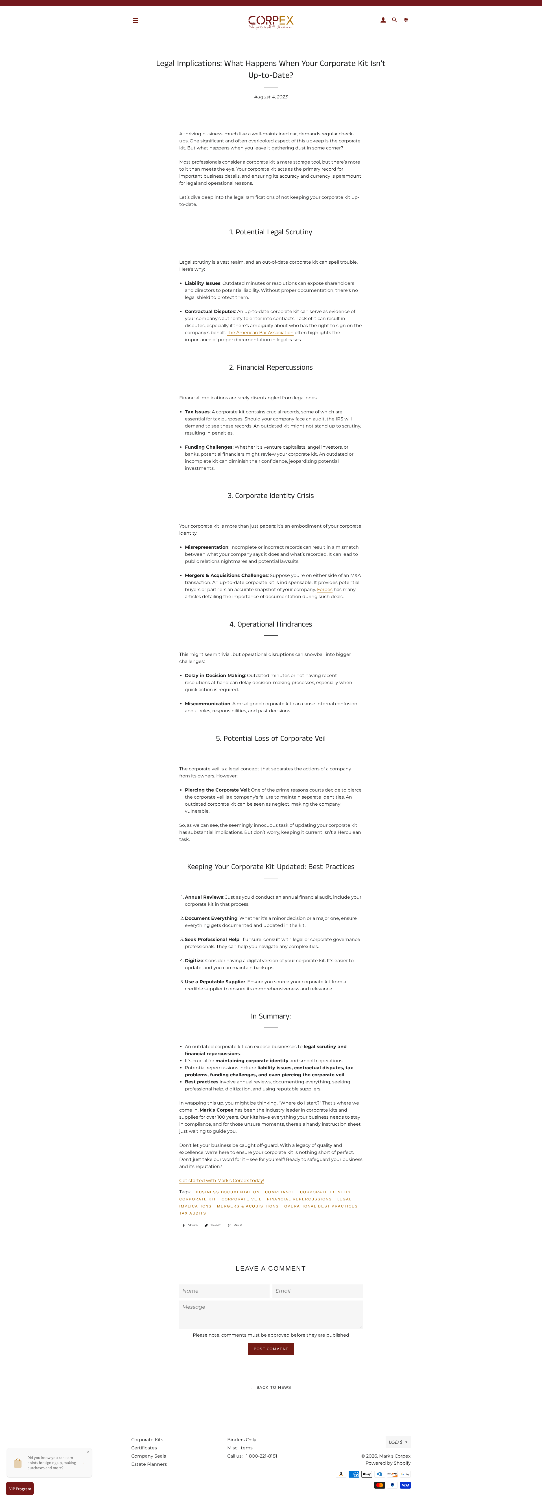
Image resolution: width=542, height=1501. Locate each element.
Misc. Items (240, 1448)
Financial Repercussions (299, 1199)
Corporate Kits (147, 1439)
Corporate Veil (241, 1199)
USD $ (396, 1442)
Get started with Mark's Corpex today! (221, 1180)
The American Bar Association (260, 332)
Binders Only (241, 1439)
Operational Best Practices (321, 1206)
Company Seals (148, 1456)
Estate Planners (149, 1464)
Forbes (325, 589)
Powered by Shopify (388, 1463)
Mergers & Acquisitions (248, 1206)
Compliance (280, 1192)
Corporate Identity (325, 1192)
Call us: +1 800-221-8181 (252, 1456)
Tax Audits (192, 1213)
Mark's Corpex (395, 1456)
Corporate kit (197, 1199)
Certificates (144, 1448)
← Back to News (271, 1387)
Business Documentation (228, 1192)
